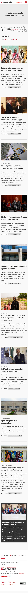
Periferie (3, 564)
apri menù (26, 2)
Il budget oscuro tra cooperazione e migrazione (12, 525)
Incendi (3, 562)
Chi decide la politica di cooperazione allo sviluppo (11, 118)
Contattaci (21, 573)
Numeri (14, 555)
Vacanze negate (10, 562)
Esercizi (23, 555)
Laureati (18, 562)
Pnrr (23, 562)
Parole (6, 555)
